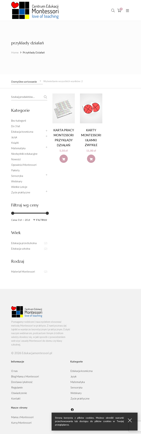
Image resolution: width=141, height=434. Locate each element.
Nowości (16, 159)
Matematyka (18, 148)
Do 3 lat (15, 126)
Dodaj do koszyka (63, 159)
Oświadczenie (19, 392)
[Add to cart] (63, 159)
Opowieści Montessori (23, 164)
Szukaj (44, 96)
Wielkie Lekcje (19, 186)
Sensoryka (17, 175)
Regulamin (17, 387)
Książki (15, 142)
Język (14, 137)
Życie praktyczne (20, 192)
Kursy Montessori (21, 422)
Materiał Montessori (23, 271)
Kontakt (15, 398)
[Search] (113, 10)
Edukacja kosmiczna (22, 131)
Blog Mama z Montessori (25, 376)
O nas (14, 370)
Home (15, 52)
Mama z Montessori (22, 417)
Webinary (16, 181)
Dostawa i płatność (22, 381)
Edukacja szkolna (20, 248)
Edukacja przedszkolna (24, 243)
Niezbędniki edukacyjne (24, 153)
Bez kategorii (18, 120)
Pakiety (15, 170)
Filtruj (41, 219)
